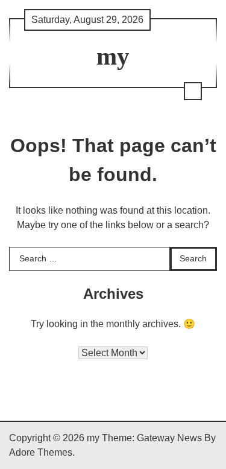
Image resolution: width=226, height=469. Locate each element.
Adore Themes (40, 452)
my (113, 56)
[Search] (193, 91)
